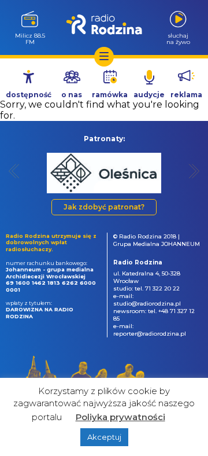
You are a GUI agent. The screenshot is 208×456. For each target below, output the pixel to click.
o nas (71, 94)
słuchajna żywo (178, 38)
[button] (14, 171)
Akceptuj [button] (104, 437)
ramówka (110, 94)
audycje (149, 94)
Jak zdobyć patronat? (104, 207)
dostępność (28, 94)
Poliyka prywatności (120, 416)
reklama (186, 94)
